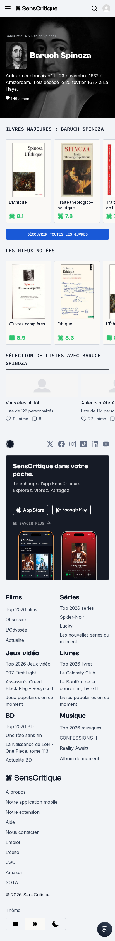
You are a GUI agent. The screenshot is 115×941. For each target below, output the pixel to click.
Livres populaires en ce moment (84, 701)
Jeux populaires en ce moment (29, 701)
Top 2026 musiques (80, 728)
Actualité (15, 640)
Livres (69, 653)
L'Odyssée (16, 630)
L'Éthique (18, 202)
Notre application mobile (32, 802)
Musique (73, 715)
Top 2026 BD (20, 726)
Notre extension (23, 812)
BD (10, 715)
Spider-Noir (72, 617)
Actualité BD (19, 760)
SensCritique (16, 36)
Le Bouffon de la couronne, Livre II (79, 685)
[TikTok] (83, 445)
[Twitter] (50, 445)
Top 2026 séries (77, 608)
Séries (69, 597)
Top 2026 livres (76, 664)
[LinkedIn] (95, 445)
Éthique (65, 323)
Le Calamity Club (77, 673)
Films (14, 597)
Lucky (66, 626)
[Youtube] (106, 445)
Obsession (16, 619)
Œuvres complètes (27, 323)
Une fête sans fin (24, 735)
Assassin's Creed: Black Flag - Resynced (29, 685)
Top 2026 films (21, 609)
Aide (10, 822)
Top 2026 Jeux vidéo (28, 664)
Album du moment (79, 758)
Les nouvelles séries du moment (84, 638)
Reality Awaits (74, 748)
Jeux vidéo (22, 653)
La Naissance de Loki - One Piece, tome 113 (30, 747)
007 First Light (21, 673)
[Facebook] (61, 445)
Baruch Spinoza (44, 36)
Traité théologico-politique (75, 205)
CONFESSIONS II (78, 738)
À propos (16, 792)
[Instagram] (72, 445)
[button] (106, 8)
